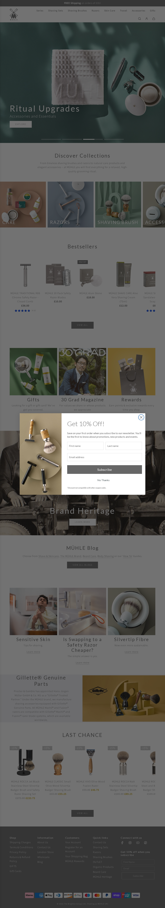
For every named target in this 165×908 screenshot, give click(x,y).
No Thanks (103, 480)
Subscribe (104, 469)
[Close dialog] (141, 417)
